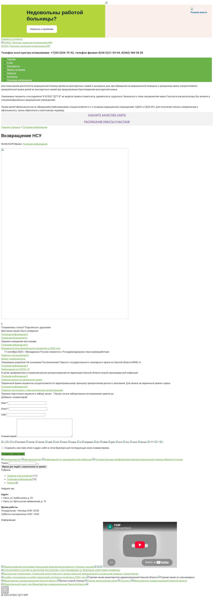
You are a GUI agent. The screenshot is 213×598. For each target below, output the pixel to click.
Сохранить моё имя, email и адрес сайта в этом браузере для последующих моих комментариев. (57, 448)
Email (4, 408)
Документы (13, 66)
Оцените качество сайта (107, 115)
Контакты (12, 76)
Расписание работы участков (107, 121)
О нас (10, 62)
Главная (11, 59)
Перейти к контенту (11, 39)
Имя (4, 403)
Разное (11, 482)
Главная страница (10, 127)
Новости (11, 73)
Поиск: (5, 463)
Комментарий (8, 436)
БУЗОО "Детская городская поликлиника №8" (25, 46)
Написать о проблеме (41, 29)
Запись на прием (16, 69)
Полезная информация (19, 80)
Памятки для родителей (20, 475)
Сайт (3, 414)
